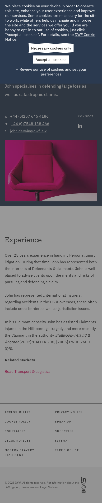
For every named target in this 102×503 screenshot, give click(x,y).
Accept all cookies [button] (51, 59)
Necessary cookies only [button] (51, 48)
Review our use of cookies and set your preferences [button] (53, 71)
